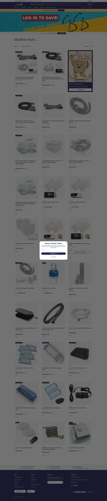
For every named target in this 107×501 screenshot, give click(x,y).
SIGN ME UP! (53, 253)
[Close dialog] (66, 242)
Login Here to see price (80, 252)
